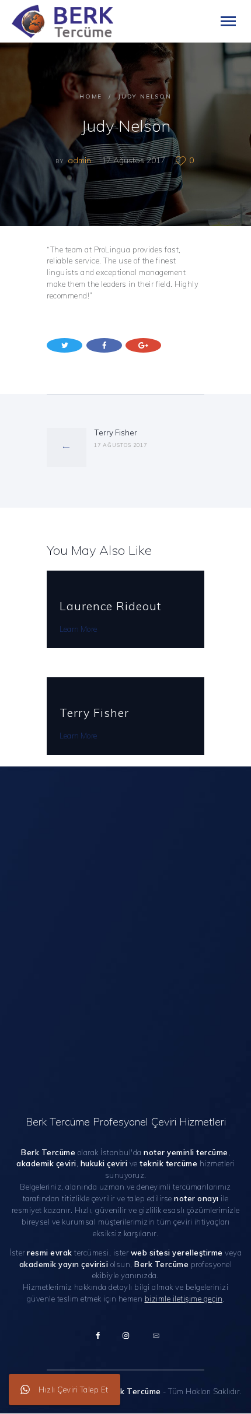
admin (80, 160)
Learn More (78, 629)
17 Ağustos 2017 (133, 160)
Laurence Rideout (110, 606)
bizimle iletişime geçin (184, 1298)
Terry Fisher (94, 712)
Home (90, 96)
